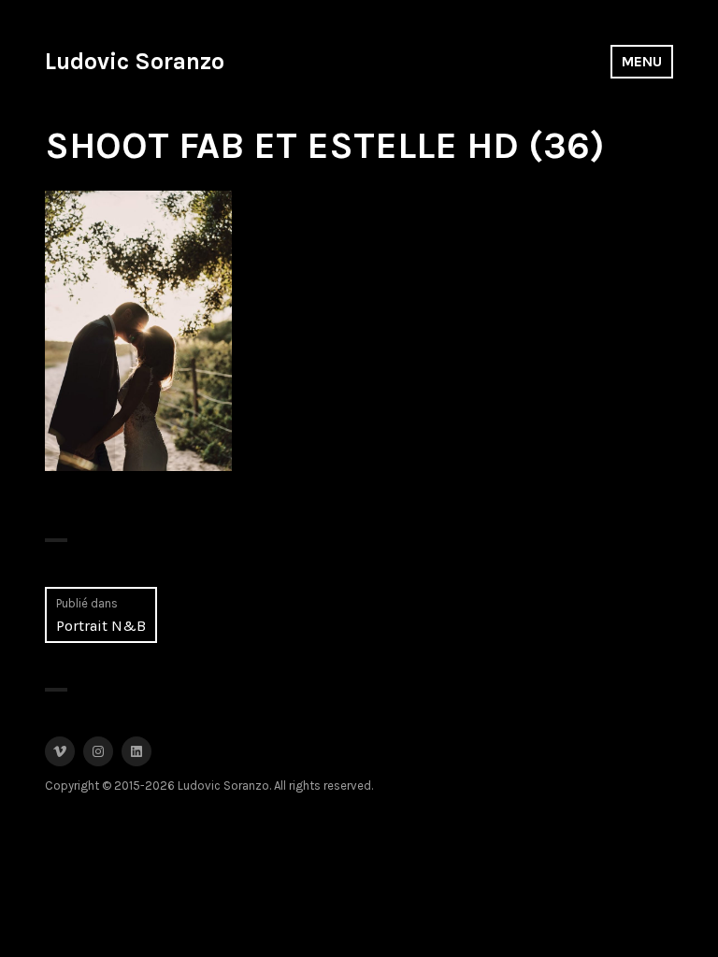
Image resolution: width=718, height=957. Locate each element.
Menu (642, 61)
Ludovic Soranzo (134, 61)
